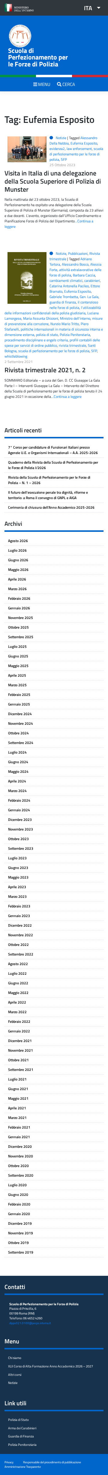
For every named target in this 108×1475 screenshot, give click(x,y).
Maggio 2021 (18, 1098)
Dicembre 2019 (20, 1223)
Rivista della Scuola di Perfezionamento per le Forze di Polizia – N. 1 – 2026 (49, 480)
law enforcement (79, 148)
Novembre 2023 (20, 829)
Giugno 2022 (18, 983)
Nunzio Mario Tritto (64, 324)
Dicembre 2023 (20, 819)
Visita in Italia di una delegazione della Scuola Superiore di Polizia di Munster (52, 181)
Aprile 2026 (17, 579)
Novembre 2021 (20, 1050)
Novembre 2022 (20, 935)
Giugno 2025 (18, 656)
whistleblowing (15, 356)
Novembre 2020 (20, 1156)
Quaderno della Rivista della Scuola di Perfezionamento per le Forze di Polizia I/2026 (53, 465)
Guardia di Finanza (21, 1436)
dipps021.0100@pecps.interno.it (30, 1323)
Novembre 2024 (20, 723)
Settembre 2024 (20, 742)
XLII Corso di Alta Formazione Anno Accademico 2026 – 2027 (50, 1366)
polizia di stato (47, 334)
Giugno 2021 (18, 1089)
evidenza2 (57, 148)
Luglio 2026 (17, 550)
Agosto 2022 (18, 964)
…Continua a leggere (66, 396)
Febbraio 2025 (19, 694)
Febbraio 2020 (19, 1204)
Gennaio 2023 (19, 916)
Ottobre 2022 (18, 944)
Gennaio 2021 (19, 1137)
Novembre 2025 (20, 617)
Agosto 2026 (18, 541)
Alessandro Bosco (75, 264)
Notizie (61, 138)
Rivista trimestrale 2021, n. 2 (45, 370)
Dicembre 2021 (20, 1041)
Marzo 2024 (17, 791)
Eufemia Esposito (83, 143)
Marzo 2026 (17, 589)
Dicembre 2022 (20, 925)
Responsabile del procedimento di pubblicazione (52, 1462)
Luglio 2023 (17, 858)
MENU (43, 84)
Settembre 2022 (20, 954)
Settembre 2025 (20, 637)
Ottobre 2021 (18, 1060)
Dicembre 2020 (20, 1146)
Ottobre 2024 (18, 733)
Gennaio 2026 (19, 608)
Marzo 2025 (17, 685)
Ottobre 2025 (18, 627)
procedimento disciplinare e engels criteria (36, 340)
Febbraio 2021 (19, 1127)
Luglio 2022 (17, 973)
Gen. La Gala (89, 297)
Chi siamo (14, 1357)
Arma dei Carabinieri (22, 1428)
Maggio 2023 (18, 877)
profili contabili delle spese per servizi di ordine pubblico (52, 342)
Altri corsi (14, 1374)
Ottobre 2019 (18, 1242)
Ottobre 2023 (18, 839)
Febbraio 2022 (19, 1021)
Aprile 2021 (17, 1108)
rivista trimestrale (72, 345)
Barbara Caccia (84, 275)
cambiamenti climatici (66, 280)
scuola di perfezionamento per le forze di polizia (76, 154)
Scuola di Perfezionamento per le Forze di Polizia (38, 57)
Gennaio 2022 (19, 1031)
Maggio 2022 (18, 992)
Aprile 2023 (17, 887)
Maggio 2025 (18, 666)
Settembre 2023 (20, 848)
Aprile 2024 (17, 781)
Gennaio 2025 (19, 704)
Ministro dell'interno (75, 318)
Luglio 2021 (17, 1079)
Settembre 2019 (20, 1252)
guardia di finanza (63, 302)
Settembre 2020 (20, 1175)
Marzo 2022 (17, 1012)
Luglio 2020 (17, 1185)
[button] (90, 8)
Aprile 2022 (17, 1002)
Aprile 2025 (17, 675)
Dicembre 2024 (20, 714)
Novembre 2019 (20, 1233)
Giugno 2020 (18, 1194)
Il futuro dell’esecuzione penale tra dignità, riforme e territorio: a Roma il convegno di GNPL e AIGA (48, 495)
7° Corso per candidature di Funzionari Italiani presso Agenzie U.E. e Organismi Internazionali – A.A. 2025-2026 (53, 450)
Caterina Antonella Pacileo (69, 286)
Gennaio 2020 (19, 1214)
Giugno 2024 (18, 762)
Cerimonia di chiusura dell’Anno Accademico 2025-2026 (51, 507)
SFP (64, 159)
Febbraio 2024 (19, 800)
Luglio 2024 (17, 752)
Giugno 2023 (18, 867)
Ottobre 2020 (18, 1166)
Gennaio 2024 (19, 810)
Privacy (9, 1462)
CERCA (68, 84)
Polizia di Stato (18, 1419)
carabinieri (92, 280)
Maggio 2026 (18, 569)
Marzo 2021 (17, 1117)
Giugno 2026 (18, 560)
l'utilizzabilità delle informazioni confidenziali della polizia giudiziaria (52, 310)
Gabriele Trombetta (64, 297)
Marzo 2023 (17, 896)
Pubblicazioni (78, 253)
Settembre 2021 (20, 1069)
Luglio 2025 (17, 646)
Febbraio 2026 (19, 598)
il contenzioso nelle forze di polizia (74, 304)
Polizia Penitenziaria (75, 334)
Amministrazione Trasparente (22, 1466)
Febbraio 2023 (19, 906)
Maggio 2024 (18, 771)
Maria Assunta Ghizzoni (40, 318)
